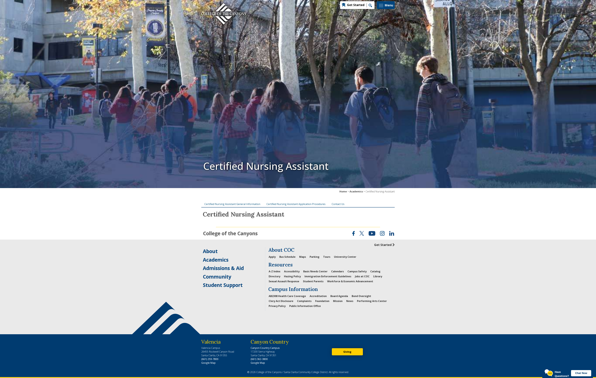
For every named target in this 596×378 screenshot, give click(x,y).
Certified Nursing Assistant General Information (232, 204)
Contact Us (338, 204)
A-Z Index (274, 271)
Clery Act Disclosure (281, 301)
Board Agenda (339, 296)
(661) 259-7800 (209, 359)
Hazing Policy (292, 276)
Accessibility (292, 271)
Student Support (223, 285)
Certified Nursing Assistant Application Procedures (295, 204)
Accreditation (318, 296)
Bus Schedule (287, 257)
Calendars (337, 271)
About (210, 251)
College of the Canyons (230, 233)
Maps (302, 257)
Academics (356, 191)
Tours (326, 257)
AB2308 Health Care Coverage (287, 296)
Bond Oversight (361, 296)
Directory (274, 276)
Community (217, 276)
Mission (338, 301)
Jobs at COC (362, 276)
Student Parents (313, 281)
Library (377, 276)
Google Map (208, 362)
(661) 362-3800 (259, 359)
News (349, 301)
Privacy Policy (277, 306)
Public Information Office (305, 306)
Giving (347, 351)
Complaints (304, 301)
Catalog (375, 271)
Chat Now (581, 373)
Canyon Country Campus (265, 348)
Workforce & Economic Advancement (350, 281)
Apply (272, 257)
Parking (314, 257)
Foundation (322, 301)
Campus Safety (357, 271)
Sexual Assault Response (284, 281)
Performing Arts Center (372, 301)
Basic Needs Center (315, 271)
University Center (345, 257)
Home (343, 191)
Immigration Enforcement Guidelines (328, 276)
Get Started (355, 5)
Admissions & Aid (223, 268)
